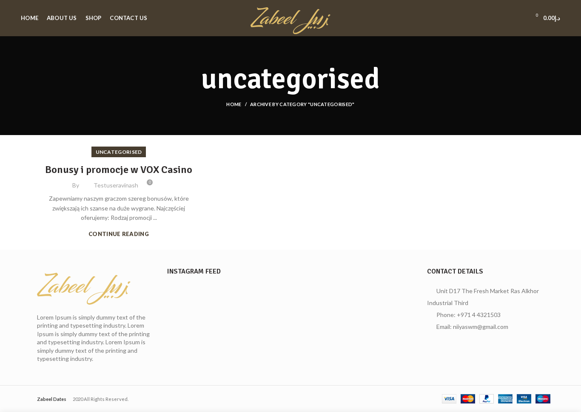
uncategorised (119, 152)
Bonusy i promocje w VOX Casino (118, 169)
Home (233, 104)
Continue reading (118, 234)
